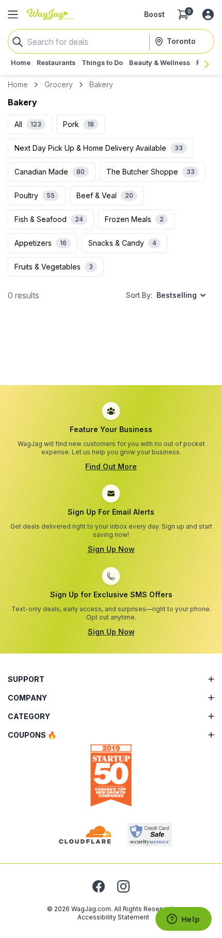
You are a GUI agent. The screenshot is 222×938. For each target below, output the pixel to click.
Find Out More (111, 466)
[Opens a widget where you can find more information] (183, 920)
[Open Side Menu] (13, 14)
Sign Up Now (111, 549)
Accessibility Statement (113, 917)
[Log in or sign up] (208, 14)
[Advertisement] (111, 353)
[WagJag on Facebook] (98, 886)
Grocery (58, 84)
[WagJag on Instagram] (123, 886)
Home (18, 84)
